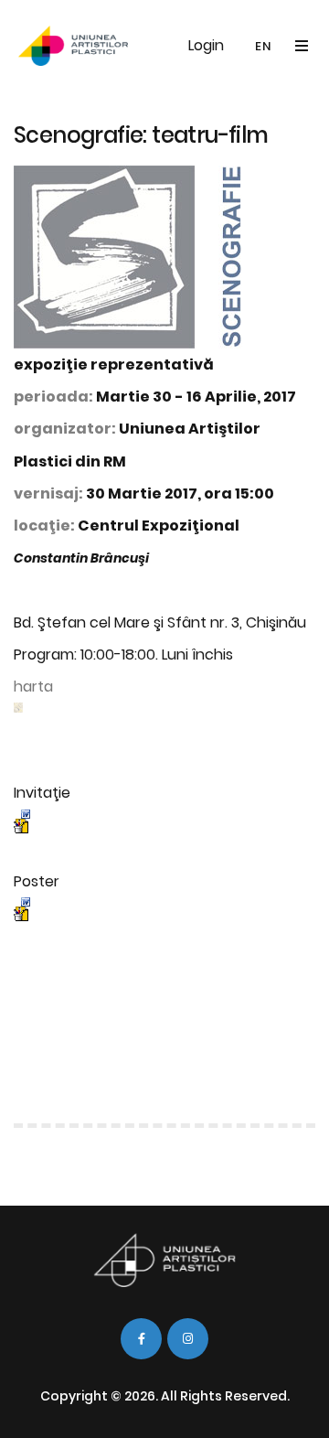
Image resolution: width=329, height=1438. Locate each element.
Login (206, 45)
